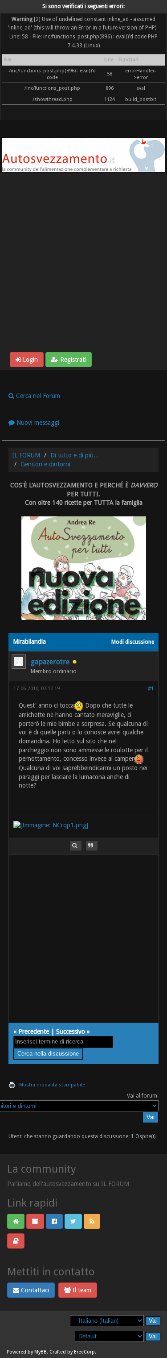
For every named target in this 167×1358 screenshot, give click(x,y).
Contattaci (34, 1290)
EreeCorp (84, 1352)
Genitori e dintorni (45, 464)
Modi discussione (132, 642)
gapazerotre (50, 662)
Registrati (72, 359)
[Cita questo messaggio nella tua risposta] (92, 846)
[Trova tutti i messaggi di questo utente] (75, 846)
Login (29, 359)
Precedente (33, 1031)
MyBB (40, 1352)
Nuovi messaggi (37, 422)
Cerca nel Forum (37, 395)
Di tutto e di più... (74, 455)
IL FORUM (26, 455)
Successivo (70, 1031)
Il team (81, 1290)
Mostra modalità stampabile (52, 1085)
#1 (151, 689)
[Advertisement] (83, 264)
